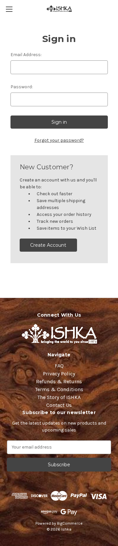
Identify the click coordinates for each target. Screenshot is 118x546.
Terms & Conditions (59, 389)
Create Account (48, 245)
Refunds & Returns (59, 381)
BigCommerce (70, 523)
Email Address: (26, 54)
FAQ (59, 366)
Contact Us (59, 405)
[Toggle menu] (9, 9)
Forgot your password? (59, 140)
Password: (21, 87)
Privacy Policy (59, 373)
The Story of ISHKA (59, 397)
